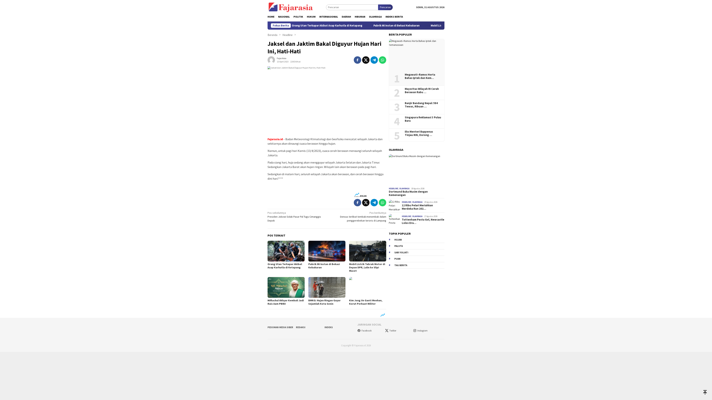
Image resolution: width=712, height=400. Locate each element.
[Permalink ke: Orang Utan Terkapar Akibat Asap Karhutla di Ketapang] (286, 251)
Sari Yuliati (401, 252)
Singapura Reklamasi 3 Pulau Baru (423, 119)
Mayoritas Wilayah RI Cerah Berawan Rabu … (422, 90)
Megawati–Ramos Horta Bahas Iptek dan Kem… (420, 76)
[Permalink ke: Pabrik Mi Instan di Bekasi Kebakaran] (326, 251)
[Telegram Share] (374, 60)
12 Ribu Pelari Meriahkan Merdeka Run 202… (417, 207)
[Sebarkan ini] (357, 60)
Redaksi (300, 327)
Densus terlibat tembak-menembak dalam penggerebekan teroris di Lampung (363, 216)
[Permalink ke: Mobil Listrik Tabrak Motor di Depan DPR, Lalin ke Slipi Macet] (367, 251)
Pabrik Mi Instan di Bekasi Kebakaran (381, 25)
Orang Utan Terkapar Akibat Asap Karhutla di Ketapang (311, 25)
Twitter (392, 330)
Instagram (422, 330)
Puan (397, 258)
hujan (398, 239)
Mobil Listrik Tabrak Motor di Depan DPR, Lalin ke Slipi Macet (367, 267)
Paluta (398, 246)
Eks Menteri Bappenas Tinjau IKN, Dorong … (419, 133)
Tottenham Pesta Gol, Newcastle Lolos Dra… (423, 221)
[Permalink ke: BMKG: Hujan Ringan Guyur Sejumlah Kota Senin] (326, 287)
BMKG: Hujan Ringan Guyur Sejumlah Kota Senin (324, 302)
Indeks (328, 327)
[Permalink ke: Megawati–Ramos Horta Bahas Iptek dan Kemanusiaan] (416, 55)
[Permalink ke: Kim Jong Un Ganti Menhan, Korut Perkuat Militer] (367, 287)
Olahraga (404, 188)
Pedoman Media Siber (280, 327)
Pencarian (385, 7)
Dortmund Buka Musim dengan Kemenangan (408, 193)
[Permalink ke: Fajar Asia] (271, 59)
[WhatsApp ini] (382, 60)
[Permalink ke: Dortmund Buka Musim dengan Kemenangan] (416, 170)
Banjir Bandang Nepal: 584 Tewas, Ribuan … (421, 104)
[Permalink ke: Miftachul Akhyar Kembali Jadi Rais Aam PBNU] (286, 287)
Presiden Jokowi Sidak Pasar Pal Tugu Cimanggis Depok (294, 216)
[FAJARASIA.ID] (291, 7)
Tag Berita (400, 265)
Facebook (367, 330)
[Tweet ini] (366, 60)
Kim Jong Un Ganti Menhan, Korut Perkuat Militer (365, 302)
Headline (393, 188)
